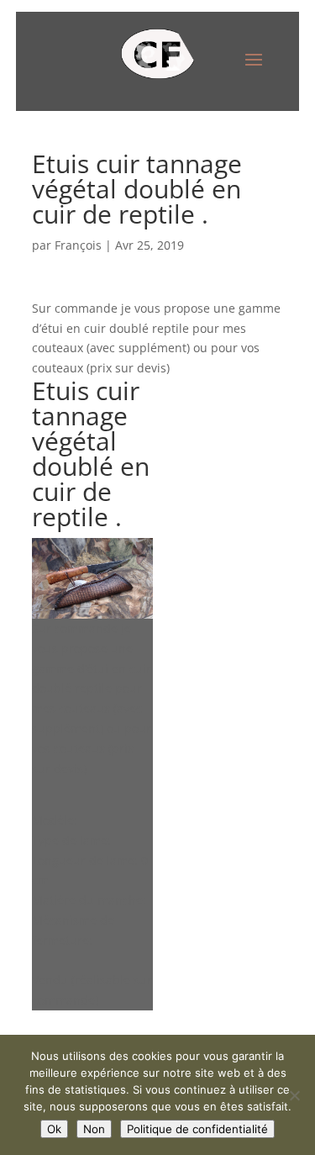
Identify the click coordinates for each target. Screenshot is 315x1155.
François (78, 245)
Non (94, 1129)
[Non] (294, 1095)
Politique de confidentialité (197, 1129)
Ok (54, 1129)
